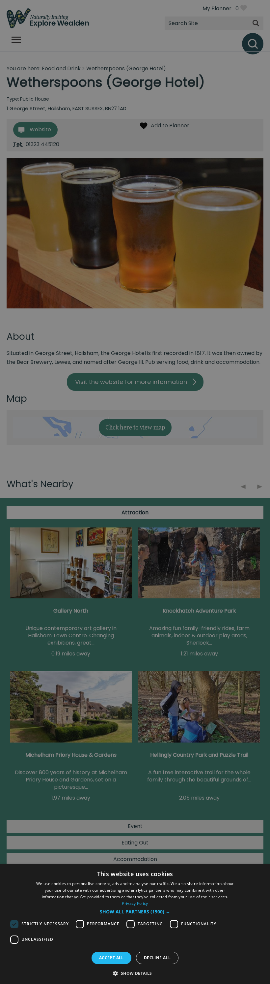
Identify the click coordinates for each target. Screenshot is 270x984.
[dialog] (135, 924)
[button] (135, 911)
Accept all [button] (111, 958)
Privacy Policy (135, 903)
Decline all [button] (157, 958)
